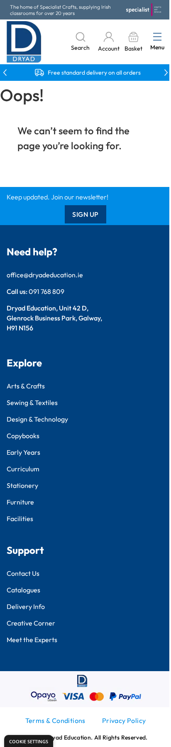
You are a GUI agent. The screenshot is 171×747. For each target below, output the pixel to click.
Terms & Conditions (55, 720)
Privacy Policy (124, 720)
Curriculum (23, 469)
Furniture (20, 502)
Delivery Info (26, 606)
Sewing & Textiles (32, 402)
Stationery (22, 485)
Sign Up (85, 214)
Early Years (23, 452)
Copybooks (23, 436)
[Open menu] (157, 36)
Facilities (20, 518)
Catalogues (23, 590)
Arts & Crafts (26, 386)
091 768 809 (46, 291)
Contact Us (23, 573)
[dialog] (28, 741)
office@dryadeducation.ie (45, 275)
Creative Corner (31, 623)
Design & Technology (37, 419)
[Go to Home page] (24, 42)
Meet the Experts (32, 639)
